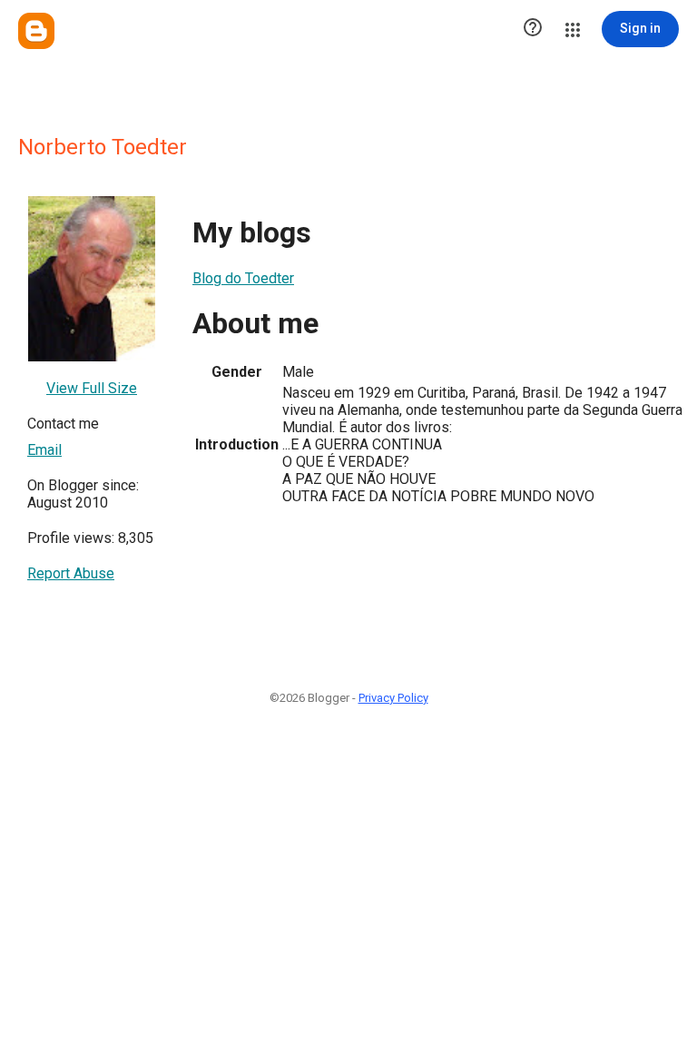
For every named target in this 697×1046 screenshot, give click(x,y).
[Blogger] (36, 31)
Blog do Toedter (243, 278)
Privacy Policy (393, 698)
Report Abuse (70, 573)
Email (44, 450)
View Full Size (91, 388)
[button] (533, 29)
